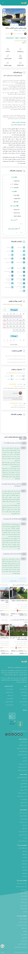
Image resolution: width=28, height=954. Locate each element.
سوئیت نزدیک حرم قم (22, 883)
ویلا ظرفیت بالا (24, 799)
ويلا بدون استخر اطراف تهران (21, 947)
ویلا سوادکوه (24, 928)
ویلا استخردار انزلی (23, 834)
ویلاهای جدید (24, 695)
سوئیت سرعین (23, 905)
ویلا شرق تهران (24, 805)
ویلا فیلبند (24, 911)
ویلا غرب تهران (24, 802)
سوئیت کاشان (24, 889)
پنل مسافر (25, 698)
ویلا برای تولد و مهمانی (22, 777)
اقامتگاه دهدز (24, 934)
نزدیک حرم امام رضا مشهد (21, 886)
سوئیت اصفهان (23, 892)
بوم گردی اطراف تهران (22, 754)
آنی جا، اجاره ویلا (23, 689)
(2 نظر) (23, 42)
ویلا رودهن (24, 873)
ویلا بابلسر (25, 857)
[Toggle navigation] (3, 3)
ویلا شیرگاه (24, 867)
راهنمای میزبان (10, 698)
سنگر (20, 30)
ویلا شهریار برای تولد (22, 770)
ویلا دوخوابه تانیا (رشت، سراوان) (19, 600)
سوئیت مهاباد (24, 908)
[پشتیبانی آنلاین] (2, 946)
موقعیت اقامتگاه (7, 65)
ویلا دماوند (24, 876)
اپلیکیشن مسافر (23, 701)
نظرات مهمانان (20, 65)
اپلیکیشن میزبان (9, 704)
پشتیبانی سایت (9, 689)
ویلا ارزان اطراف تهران (22, 944)
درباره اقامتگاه (20, 51)
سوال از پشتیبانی (13, 580)
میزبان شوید (10, 695)
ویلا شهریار (24, 760)
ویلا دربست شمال (23, 812)
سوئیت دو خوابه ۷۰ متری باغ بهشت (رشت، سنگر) (18, 638)
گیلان (23, 30)
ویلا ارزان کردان (24, 940)
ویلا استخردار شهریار (22, 767)
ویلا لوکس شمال (23, 815)
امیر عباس (15, 33)
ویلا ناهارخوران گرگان (22, 793)
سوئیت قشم (24, 902)
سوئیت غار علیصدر (23, 922)
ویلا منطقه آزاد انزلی (22, 848)
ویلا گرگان (25, 870)
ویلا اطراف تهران (23, 742)
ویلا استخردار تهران (23, 764)
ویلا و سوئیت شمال (22, 841)
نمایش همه (4, 584)
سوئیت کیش (24, 899)
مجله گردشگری (23, 692)
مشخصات (8, 51)
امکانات (20, 58)
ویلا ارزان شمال (24, 819)
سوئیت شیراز (24, 896)
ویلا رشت (25, 837)
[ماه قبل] (23, 310)
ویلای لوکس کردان (23, 751)
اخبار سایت (24, 704)
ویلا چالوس (24, 854)
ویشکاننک (16, 30)
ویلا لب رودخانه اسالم (22, 796)
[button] (17, 25)
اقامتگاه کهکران (23, 786)
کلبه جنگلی (24, 828)
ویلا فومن (25, 931)
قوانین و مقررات (7, 58)
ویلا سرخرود (24, 860)
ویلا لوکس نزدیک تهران (22, 748)
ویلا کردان (25, 757)
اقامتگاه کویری (24, 783)
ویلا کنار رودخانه (23, 789)
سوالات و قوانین (9, 692)
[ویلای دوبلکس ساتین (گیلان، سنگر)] (14, 17)
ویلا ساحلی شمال (23, 822)
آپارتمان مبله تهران (23, 745)
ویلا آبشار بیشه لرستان (22, 925)
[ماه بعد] (5, 310)
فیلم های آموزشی (9, 701)
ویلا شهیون (24, 937)
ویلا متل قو (24, 863)
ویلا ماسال (24, 851)
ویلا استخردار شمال (23, 831)
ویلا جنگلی (24, 825)
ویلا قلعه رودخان (23, 918)
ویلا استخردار (24, 780)
